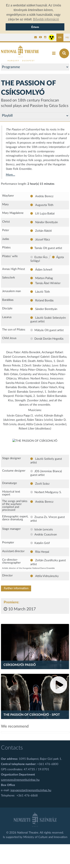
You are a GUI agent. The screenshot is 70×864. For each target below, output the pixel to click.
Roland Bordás (44, 300)
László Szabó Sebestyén (50, 317)
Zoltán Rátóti (43, 230)
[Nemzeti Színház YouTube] (40, 37)
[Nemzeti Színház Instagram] (45, 37)
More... (10, 174)
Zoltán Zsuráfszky (46, 560)
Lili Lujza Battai (44, 213)
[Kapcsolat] (35, 37)
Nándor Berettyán (46, 222)
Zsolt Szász (42, 483)
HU (67, 37)
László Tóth (42, 291)
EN (59, 37)
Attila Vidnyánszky (46, 576)
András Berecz (43, 196)
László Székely (44, 458)
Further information (16, 588)
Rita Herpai (41, 551)
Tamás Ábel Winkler (47, 283)
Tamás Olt (40, 248)
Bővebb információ (46, 19)
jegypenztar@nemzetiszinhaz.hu (30, 790)
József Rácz (42, 239)
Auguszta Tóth (43, 205)
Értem (35, 27)
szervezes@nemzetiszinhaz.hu (20, 779)
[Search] (64, 53)
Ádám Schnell (43, 269)
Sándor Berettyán (45, 309)
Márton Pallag (43, 278)
